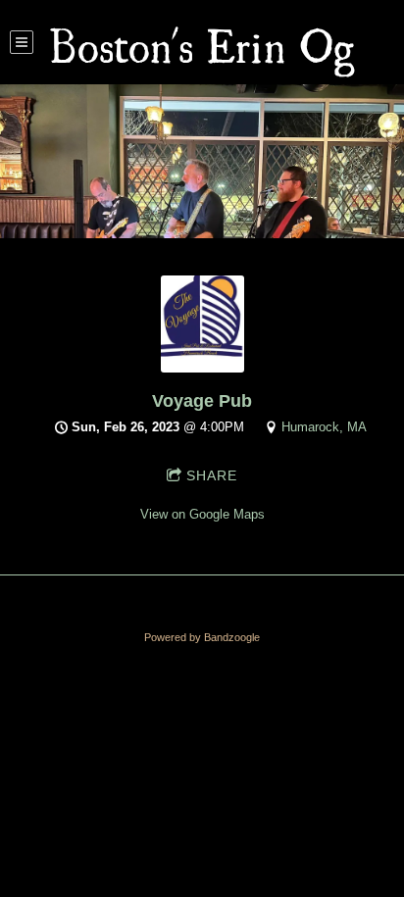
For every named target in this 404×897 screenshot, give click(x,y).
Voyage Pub (202, 401)
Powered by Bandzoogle (202, 637)
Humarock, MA (324, 427)
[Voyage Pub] (202, 368)
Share (211, 475)
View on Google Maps (202, 514)
